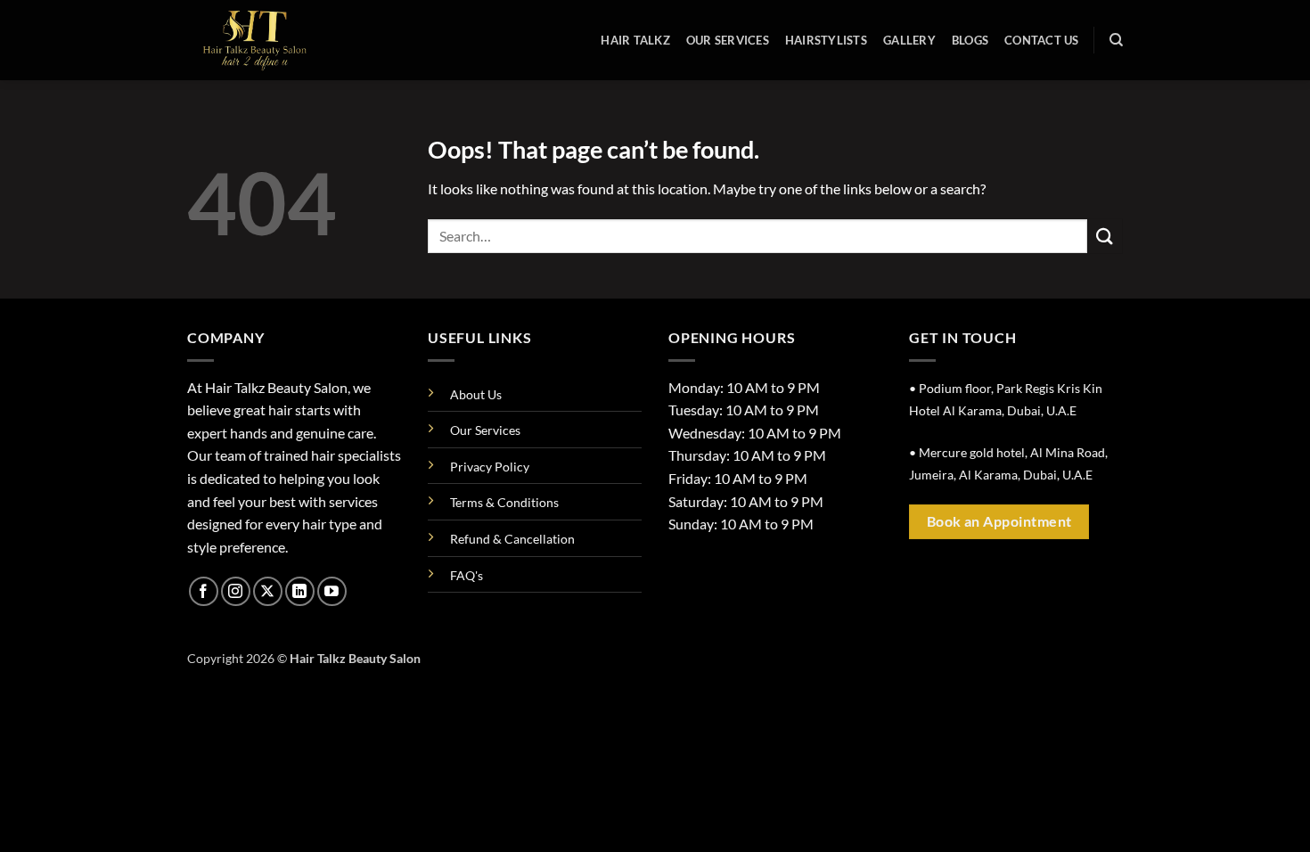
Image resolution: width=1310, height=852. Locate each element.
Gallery (909, 40)
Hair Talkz (635, 40)
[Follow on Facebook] (203, 591)
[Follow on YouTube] (332, 591)
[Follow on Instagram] (235, 591)
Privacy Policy (489, 466)
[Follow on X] (267, 591)
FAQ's (466, 575)
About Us (476, 394)
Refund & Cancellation (512, 538)
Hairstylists (826, 40)
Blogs (970, 40)
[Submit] (1105, 235)
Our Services (727, 40)
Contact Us (1041, 40)
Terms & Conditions (504, 502)
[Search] (1116, 40)
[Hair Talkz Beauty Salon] (276, 40)
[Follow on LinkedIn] (300, 591)
